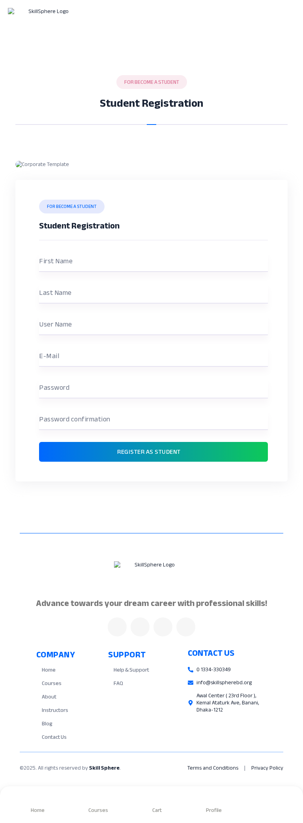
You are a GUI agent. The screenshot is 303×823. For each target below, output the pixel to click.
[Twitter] (140, 626)
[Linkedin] (185, 626)
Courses (52, 683)
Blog (47, 723)
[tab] (151, 117)
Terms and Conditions (212, 768)
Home (49, 669)
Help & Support (131, 669)
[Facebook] (117, 626)
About (49, 696)
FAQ (118, 683)
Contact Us (54, 737)
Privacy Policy (267, 768)
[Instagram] (162, 626)
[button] (215, 21)
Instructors (55, 710)
